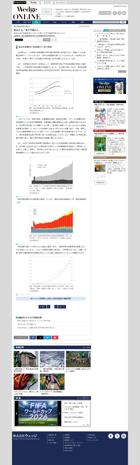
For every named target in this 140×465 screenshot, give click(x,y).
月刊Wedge (91, 435)
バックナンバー (21, 337)
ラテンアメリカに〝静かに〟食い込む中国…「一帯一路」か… (110, 35)
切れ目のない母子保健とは (27, 324)
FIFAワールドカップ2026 (73, 413)
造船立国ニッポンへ (71, 422)
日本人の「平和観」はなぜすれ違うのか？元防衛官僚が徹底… (110, 51)
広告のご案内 (68, 448)
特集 (73, 22)
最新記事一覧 (52, 435)
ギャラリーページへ (24, 116)
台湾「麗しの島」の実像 (73, 403)
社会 (54, 22)
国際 (36, 22)
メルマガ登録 (105, 13)
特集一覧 (51, 440)
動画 (82, 22)
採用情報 (67, 437)
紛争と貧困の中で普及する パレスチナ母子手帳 (34, 321)
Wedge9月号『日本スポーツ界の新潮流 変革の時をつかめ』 (73, 9)
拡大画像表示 (34, 113)
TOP (18, 22)
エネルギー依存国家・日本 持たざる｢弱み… (75, 408)
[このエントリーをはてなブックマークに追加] (47, 337)
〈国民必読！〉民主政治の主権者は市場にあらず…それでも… (110, 46)
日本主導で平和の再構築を (33, 424)
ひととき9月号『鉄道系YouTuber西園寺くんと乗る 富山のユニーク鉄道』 (74, 13)
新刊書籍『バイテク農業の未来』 (65, 16)
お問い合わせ (68, 450)
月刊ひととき (92, 437)
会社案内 (67, 435)
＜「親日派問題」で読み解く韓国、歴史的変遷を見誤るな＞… (110, 40)
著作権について (69, 440)
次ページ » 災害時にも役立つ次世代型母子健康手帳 (51, 298)
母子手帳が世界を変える (22, 26)
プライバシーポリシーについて (74, 443)
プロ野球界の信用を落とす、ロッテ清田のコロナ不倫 (110, 62)
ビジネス (46, 22)
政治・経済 (27, 22)
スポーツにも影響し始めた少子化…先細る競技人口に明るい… (110, 67)
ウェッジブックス (93, 440)
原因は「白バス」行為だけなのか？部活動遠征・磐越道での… (110, 57)
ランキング (51, 437)
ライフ (64, 22)
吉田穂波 (35, 36)
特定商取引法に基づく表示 (72, 445)
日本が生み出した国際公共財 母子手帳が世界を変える (36, 328)
